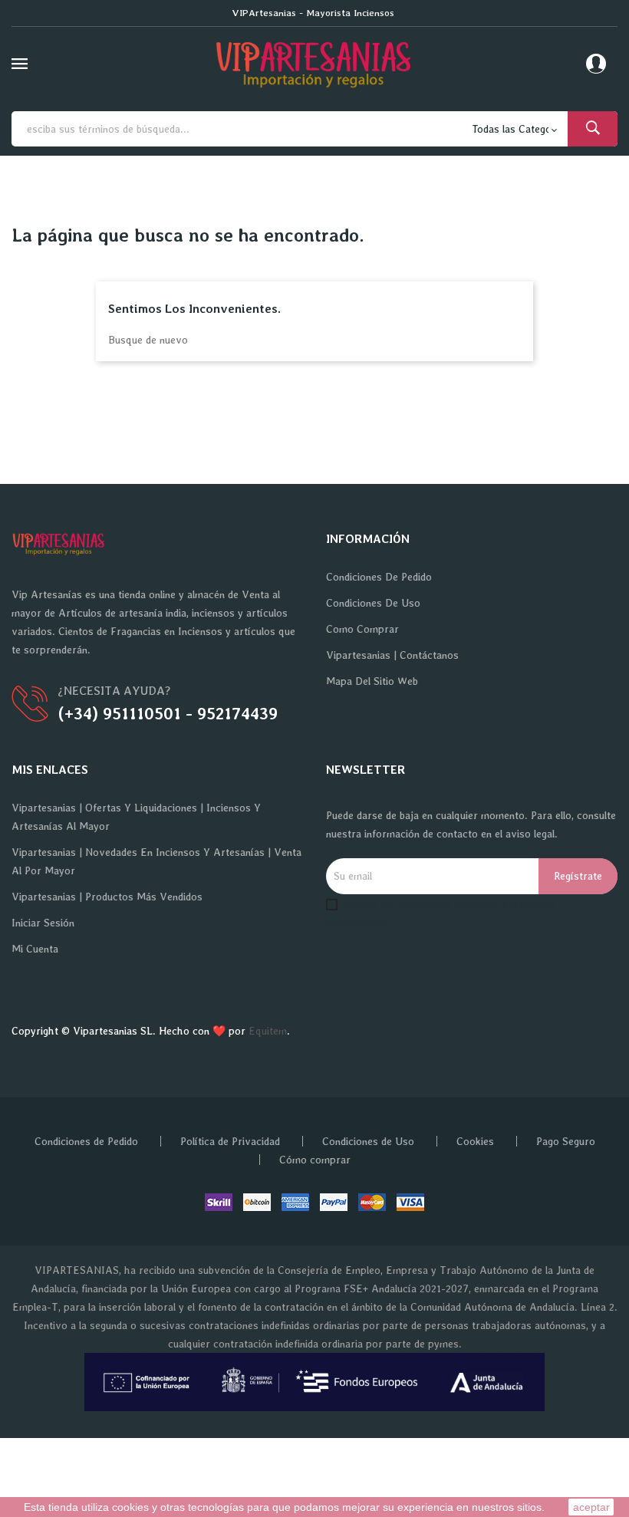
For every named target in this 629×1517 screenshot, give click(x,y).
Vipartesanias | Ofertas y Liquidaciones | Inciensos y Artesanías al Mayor (136, 816)
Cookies (475, 1141)
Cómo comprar (315, 1159)
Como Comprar (362, 629)
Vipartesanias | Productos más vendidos (107, 896)
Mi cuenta (35, 949)
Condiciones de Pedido (379, 577)
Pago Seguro (565, 1141)
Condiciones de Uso (373, 603)
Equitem (268, 1031)
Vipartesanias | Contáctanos (392, 655)
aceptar (591, 1507)
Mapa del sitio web (372, 681)
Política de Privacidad (230, 1141)
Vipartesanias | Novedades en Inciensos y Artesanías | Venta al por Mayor (156, 861)
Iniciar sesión (43, 922)
